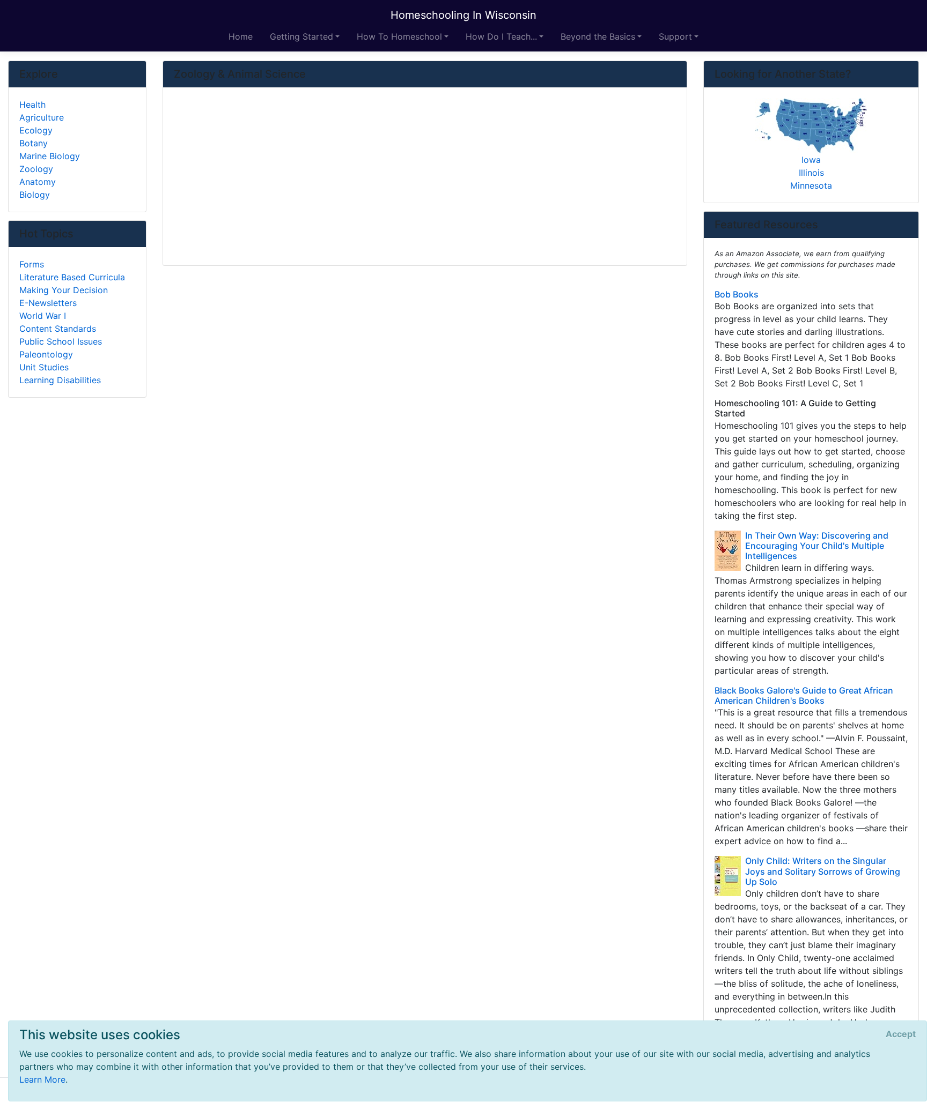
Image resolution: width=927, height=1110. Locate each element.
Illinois (811, 172)
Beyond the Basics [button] (598, 36)
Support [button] (675, 36)
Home (241, 36)
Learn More (42, 1079)
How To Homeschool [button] (399, 36)
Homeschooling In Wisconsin (463, 15)
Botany (33, 143)
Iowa (811, 159)
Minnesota (811, 185)
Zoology (36, 168)
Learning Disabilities (60, 380)
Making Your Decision (63, 290)
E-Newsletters (48, 302)
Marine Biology (49, 156)
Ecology (36, 130)
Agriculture (41, 117)
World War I (42, 315)
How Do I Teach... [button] (501, 36)
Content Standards (57, 328)
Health (32, 104)
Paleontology (46, 354)
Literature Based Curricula (72, 277)
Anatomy (37, 181)
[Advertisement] (425, 177)
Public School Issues (60, 341)
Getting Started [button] (301, 36)
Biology (34, 194)
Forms (31, 264)
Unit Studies (44, 367)
